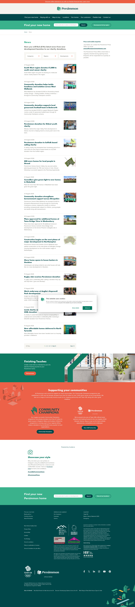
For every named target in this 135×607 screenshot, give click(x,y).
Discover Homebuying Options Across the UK (66, 590)
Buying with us (45, 17)
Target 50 (86, 514)
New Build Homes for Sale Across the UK (44, 590)
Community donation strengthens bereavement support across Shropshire (41, 197)
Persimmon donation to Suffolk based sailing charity (40, 143)
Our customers (86, 17)
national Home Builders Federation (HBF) (97, 546)
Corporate (56, 516)
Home (25, 32)
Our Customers (57, 514)
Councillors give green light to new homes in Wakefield (42, 180)
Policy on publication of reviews (31, 545)
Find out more (30, 373)
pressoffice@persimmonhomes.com (95, 49)
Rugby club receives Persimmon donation (42, 277)
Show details (75, 308)
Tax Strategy (27, 539)
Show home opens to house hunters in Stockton (41, 261)
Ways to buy (56, 17)
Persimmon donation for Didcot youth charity (40, 125)
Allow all (87, 308)
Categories (30, 56)
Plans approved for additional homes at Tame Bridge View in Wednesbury (41, 220)
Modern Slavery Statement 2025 (91, 516)
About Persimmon (28, 518)
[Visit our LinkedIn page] (94, 571)
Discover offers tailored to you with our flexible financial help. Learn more (67, 2)
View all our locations (103, 496)
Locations (66, 17)
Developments (64, 56)
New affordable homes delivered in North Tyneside (42, 329)
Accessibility (27, 532)
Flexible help (97, 17)
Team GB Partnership (90, 428)
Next (71, 346)
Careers (56, 518)
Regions (46, 56)
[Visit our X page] (89, 572)
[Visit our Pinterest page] (110, 571)
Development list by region (101, 25)
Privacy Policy (27, 529)
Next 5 (54, 346)
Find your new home (31, 17)
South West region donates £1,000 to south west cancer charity (40, 68)
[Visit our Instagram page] (99, 571)
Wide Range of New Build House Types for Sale (90, 590)
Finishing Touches (28, 516)
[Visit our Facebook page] (84, 571)
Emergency (86, 518)
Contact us (106, 17)
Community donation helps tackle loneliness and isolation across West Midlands (40, 86)
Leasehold (86, 512)
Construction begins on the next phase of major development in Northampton (42, 240)
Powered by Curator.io (68, 447)
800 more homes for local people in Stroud (39, 162)
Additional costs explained (60, 512)
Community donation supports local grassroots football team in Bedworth (40, 106)
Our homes (75, 17)
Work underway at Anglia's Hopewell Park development (40, 292)
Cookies (26, 535)
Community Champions (45, 432)
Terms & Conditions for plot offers (32, 548)
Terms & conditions (28, 542)
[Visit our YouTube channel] (104, 571)
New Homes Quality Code (30, 526)
